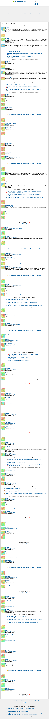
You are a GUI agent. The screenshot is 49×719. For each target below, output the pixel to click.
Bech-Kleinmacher (9, 334)
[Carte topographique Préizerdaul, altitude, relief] (3, 524)
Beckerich (7, 663)
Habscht (17, 340)
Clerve (6, 227)
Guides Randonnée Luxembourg (15, 87)
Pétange (7, 527)
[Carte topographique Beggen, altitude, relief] (3, 294)
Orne (6, 34)
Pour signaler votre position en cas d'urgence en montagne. (28, 354)
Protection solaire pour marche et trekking (27, 708)
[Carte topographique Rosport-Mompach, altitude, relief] (3, 483)
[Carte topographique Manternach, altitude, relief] (3, 557)
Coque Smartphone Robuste (14, 304)
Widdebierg (7, 231)
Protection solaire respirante (23, 357)
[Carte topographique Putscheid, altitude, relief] (3, 512)
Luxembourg (7, 62)
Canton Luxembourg (13, 254)
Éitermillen (7, 323)
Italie (6, 206)
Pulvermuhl (7, 262)
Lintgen (7, 571)
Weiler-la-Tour (8, 397)
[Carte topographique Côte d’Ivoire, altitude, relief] (3, 67)
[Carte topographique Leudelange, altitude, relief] (3, 577)
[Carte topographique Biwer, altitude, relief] (3, 660)
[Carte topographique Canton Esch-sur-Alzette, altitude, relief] (3, 124)
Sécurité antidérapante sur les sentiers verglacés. (29, 51)
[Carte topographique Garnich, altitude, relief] (3, 611)
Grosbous (7, 156)
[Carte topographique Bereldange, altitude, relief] (3, 369)
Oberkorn (7, 348)
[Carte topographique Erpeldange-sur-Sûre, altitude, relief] (3, 636)
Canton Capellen (8, 61)
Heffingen (7, 596)
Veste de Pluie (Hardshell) (13, 89)
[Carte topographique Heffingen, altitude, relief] (3, 597)
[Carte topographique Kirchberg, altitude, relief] (3, 169)
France (6, 35)
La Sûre (7, 94)
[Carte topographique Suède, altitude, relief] (3, 73)
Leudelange (7, 576)
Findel (6, 314)
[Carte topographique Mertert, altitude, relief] (3, 553)
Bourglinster (8, 236)
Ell (5, 639)
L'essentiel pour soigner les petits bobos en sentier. (27, 617)
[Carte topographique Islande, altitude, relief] (3, 46)
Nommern (7, 531)
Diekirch (7, 688)
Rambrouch (7, 507)
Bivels (6, 216)
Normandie (10, 35)
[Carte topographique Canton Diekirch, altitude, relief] (3, 129)
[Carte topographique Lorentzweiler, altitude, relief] (3, 561)
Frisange (7, 625)
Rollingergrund (8, 257)
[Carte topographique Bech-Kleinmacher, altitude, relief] (3, 336)
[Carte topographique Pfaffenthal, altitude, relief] (3, 268)
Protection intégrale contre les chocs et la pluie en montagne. (32, 713)
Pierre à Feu (11, 57)
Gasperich (7, 309)
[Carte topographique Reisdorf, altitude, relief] (3, 499)
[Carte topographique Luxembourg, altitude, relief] (3, 79)
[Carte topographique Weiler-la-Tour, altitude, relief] (3, 399)
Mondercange (8, 372)
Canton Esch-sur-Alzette (10, 123)
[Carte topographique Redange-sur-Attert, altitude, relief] (3, 685)
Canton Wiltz (8, 152)
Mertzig (7, 547)
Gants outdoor (12, 355)
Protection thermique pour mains (22, 355)
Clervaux (17, 228)
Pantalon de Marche (13, 54)
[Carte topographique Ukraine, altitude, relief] (3, 40)
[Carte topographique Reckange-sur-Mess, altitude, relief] (3, 504)
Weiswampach (8, 393)
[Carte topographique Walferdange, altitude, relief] (3, 403)
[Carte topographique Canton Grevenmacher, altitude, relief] (3, 120)
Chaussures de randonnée (11, 493)
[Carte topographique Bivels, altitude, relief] (3, 217)
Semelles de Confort (13, 53)
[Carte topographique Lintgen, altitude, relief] (3, 573)
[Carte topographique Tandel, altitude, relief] (3, 428)
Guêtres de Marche (12, 194)
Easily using (25, 13)
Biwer (6, 659)
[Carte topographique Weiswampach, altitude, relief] (3, 394)
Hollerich (7, 284)
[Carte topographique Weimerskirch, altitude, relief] (3, 254)
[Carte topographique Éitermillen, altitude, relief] (3, 324)
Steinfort (7, 442)
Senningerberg (8, 343)
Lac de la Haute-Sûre (9, 200)
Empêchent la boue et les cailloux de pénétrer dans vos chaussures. (28, 194)
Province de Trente (9, 205)
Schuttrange (8, 453)
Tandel (6, 426)
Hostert (7, 319)
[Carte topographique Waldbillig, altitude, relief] (3, 414)
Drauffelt (20, 228)
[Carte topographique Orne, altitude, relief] (3, 35)
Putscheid (7, 511)
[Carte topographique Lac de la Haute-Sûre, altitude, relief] (3, 202)
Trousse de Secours (13, 617)
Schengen (7, 469)
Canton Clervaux (8, 147)
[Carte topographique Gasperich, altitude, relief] (3, 310)
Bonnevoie (7, 288)
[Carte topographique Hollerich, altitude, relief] (3, 285)
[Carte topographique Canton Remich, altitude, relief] (3, 100)
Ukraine (7, 38)
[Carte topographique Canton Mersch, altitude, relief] (3, 144)
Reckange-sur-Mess (9, 502)
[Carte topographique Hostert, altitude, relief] (3, 320)
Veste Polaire (11, 195)
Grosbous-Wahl (18, 157)
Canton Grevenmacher (10, 118)
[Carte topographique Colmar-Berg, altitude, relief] (3, 656)
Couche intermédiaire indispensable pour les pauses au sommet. (25, 195)
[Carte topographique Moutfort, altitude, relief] (3, 365)
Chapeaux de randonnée (13, 708)
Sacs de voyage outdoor (14, 56)
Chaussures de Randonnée (13, 90)
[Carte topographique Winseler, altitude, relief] (3, 390)
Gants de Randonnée (12, 86)
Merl (6, 279)
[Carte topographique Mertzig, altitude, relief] (3, 548)
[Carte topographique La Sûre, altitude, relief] (3, 95)
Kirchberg (7, 167)
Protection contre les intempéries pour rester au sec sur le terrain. (31, 89)
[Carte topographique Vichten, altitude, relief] (3, 419)
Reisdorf (7, 498)
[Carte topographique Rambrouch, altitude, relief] (3, 508)
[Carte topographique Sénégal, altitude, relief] (3, 174)
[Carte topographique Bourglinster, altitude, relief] (3, 238)
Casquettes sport (13, 357)
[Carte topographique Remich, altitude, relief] (3, 680)
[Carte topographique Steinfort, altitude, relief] (3, 443)
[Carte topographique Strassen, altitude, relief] (3, 439)
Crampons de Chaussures (14, 51)
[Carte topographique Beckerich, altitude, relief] (3, 665)
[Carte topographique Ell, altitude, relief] (3, 640)
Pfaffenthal (7, 266)
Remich (6, 679)
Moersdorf (7, 211)
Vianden (7, 675)
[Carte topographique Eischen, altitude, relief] (3, 340)
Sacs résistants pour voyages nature (26, 56)
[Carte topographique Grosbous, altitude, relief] (3, 158)
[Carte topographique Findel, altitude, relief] (3, 316)
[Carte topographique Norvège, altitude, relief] (3, 30)
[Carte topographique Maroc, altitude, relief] (3, 185)
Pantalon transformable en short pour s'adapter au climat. (28, 54)
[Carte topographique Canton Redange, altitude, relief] (3, 108)
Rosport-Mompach (19, 212)
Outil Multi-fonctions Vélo (14, 461)
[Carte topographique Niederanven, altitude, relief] (3, 537)
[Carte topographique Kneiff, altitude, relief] (3, 243)
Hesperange (7, 585)
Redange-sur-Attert (9, 683)
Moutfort (7, 363)
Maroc (6, 183)
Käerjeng (7, 377)
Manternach (7, 556)
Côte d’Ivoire (8, 65)
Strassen (7, 437)
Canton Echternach (9, 132)
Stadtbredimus (8, 446)
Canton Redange (8, 107)
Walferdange (8, 402)
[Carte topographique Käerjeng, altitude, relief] (3, 379)
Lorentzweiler (8, 560)
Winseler (7, 388)
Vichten (7, 417)
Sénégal (7, 172)
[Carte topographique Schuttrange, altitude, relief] (3, 454)
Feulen (6, 630)
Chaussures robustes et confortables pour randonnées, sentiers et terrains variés (32, 493)
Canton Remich (8, 98)
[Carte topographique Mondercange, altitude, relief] (3, 374)
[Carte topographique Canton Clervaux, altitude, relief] (3, 149)
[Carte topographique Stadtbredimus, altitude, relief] (3, 449)
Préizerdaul (7, 522)
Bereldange (7, 368)
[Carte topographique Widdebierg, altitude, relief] (3, 233)
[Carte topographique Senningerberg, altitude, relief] (3, 345)
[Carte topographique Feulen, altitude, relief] (3, 631)
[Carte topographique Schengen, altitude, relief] (3, 470)
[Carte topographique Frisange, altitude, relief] (3, 627)
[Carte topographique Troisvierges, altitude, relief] (3, 423)
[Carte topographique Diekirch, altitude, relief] (3, 689)
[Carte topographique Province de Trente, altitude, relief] (3, 207)
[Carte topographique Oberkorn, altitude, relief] (3, 349)
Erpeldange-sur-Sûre (9, 634)
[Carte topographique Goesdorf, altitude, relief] (3, 606)
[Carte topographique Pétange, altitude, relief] (3, 528)
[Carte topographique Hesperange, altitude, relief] (3, 586)
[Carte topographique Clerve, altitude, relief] (3, 228)
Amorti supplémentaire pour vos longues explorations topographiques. (30, 53)
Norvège (7, 27)
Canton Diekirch (8, 127)
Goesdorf (7, 605)
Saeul (6, 473)
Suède (6, 71)
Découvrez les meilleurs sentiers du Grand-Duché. (31, 87)
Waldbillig (7, 413)
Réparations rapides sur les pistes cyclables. (28, 461)
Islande (6, 44)
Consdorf (7, 650)
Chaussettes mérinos (13, 299)
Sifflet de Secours (13, 354)
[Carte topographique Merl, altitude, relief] (3, 281)
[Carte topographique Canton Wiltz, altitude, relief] (3, 153)
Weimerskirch (8, 253)
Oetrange (18, 324)
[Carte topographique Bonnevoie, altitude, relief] (3, 290)
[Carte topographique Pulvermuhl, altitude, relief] (3, 263)
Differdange (20, 349)
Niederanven (8, 536)
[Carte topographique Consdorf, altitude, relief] (3, 651)
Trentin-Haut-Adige (10, 206)
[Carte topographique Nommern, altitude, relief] (3, 533)
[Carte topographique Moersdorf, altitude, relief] (3, 213)
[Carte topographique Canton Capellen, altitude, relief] (3, 62)
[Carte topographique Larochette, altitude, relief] (3, 582)
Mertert (7, 551)
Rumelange (7, 478)
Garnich (7, 609)
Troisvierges (8, 422)
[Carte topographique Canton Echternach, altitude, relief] (3, 133)
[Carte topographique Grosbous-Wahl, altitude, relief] (3, 602)
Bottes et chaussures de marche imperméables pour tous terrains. (32, 90)
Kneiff (6, 242)
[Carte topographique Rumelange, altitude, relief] (3, 479)
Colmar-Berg (8, 654)
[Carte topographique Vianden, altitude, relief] (3, 676)
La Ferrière (7, 178)
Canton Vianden (8, 103)
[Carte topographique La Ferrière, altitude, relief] (3, 179)
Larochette (7, 580)
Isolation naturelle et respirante (24, 299)
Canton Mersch (8, 143)
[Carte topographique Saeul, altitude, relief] (3, 474)
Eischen (7, 339)
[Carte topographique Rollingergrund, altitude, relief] (3, 259)
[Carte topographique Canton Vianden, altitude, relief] (3, 104)
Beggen (7, 293)
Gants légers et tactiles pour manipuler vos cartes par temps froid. (29, 86)
